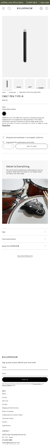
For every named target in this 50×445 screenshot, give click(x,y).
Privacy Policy (37, 384)
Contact (4, 404)
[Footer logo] (10, 357)
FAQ (3, 232)
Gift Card (5, 401)
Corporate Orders (7, 418)
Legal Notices (6, 425)
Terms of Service (6, 385)
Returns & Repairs (8, 411)
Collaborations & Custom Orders (12, 415)
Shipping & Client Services (10, 408)
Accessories (12, 92)
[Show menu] (3, 8)
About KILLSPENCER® (10, 246)
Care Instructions (9, 239)
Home (4, 92)
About (4, 394)
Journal (4, 397)
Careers (4, 422)
